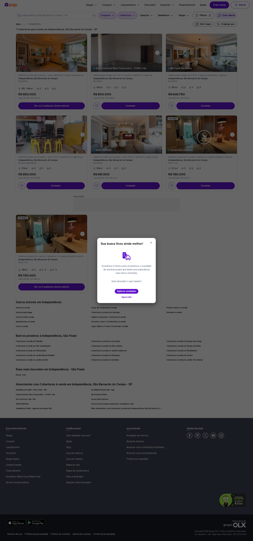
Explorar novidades (126, 291)
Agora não (127, 297)
